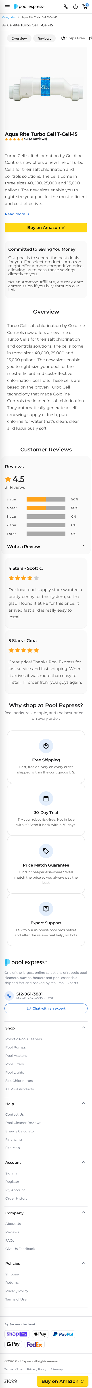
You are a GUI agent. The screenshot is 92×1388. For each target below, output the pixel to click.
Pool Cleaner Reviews (23, 1123)
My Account (15, 1190)
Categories (8, 17)
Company (14, 1213)
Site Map (12, 1148)
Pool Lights (14, 1072)
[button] (75, 6)
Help (9, 1104)
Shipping (12, 1274)
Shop (10, 1028)
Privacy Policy (16, 1291)
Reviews (44, 38)
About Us (13, 1224)
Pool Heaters (16, 1056)
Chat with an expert (49, 1008)
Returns (12, 1283)
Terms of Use (16, 1299)
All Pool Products (19, 1089)
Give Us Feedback (20, 1249)
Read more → (17, 214)
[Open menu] (7, 6)
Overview (19, 38)
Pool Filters (14, 1064)
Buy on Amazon (60, 1381)
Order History (16, 1198)
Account (13, 1162)
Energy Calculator (20, 1131)
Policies (12, 1263)
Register (12, 1182)
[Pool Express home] (29, 7)
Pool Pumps (15, 1047)
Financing (13, 1140)
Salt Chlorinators (19, 1081)
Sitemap (57, 1369)
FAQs (9, 1241)
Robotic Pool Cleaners (23, 1039)
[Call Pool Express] (66, 6)
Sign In (11, 1173)
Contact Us (14, 1115)
